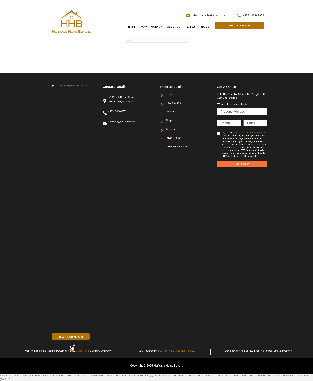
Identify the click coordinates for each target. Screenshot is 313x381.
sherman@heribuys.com (209, 15)
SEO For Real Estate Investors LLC (177, 350)
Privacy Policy (173, 137)
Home (132, 27)
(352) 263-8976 (253, 15)
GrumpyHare (82, 350)
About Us (173, 27)
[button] (162, 26)
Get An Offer (242, 163)
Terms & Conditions (176, 146)
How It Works (150, 27)
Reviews (190, 27)
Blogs (205, 27)
